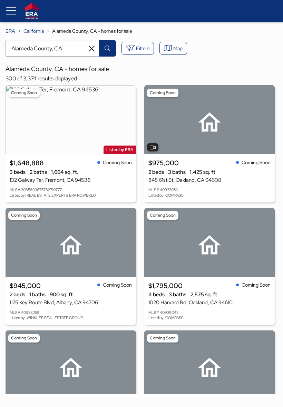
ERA (10, 31)
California (33, 31)
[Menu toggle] (11, 11)
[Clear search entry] (92, 48)
